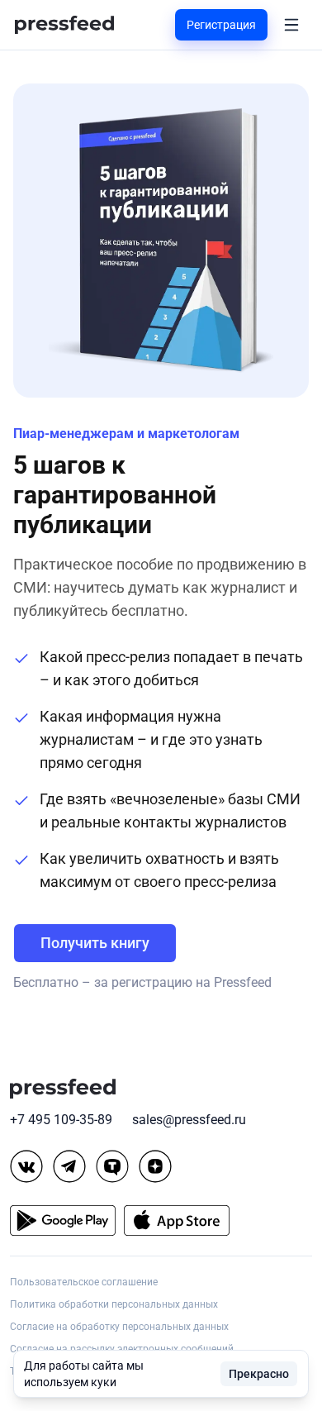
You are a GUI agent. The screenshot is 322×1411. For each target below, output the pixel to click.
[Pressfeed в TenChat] (112, 1166)
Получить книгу (94, 942)
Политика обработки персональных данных (114, 1304)
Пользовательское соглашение (84, 1282)
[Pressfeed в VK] (26, 1166)
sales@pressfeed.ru (189, 1119)
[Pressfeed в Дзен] (155, 1166)
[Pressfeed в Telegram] (69, 1166)
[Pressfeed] (64, 25)
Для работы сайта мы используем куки (84, 1374)
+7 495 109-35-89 (61, 1119)
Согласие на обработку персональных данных (119, 1326)
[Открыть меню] (291, 25)
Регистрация (221, 24)
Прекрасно (259, 1373)
